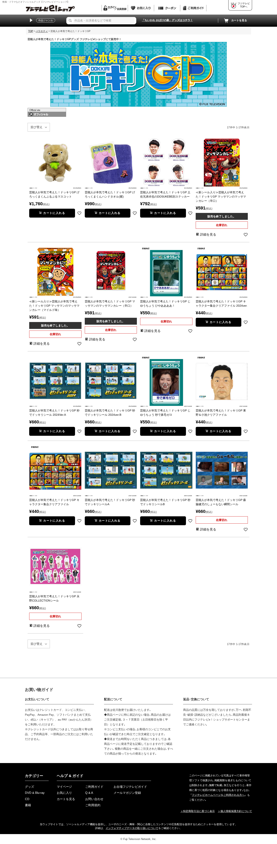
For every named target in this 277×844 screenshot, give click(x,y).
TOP (30, 31)
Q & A (89, 792)
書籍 (28, 805)
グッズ (29, 786)
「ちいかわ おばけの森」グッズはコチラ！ (167, 20)
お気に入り (64, 792)
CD (27, 799)
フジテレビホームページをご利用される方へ (218, 794)
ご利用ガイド (94, 786)
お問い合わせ (94, 799)
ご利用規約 (92, 805)
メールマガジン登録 (127, 792)
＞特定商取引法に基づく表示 (197, 811)
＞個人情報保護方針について (235, 811)
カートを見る (239, 20)
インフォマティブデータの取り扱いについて (132, 828)
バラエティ (42, 31)
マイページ (64, 786)
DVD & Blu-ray (35, 792)
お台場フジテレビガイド (130, 786)
